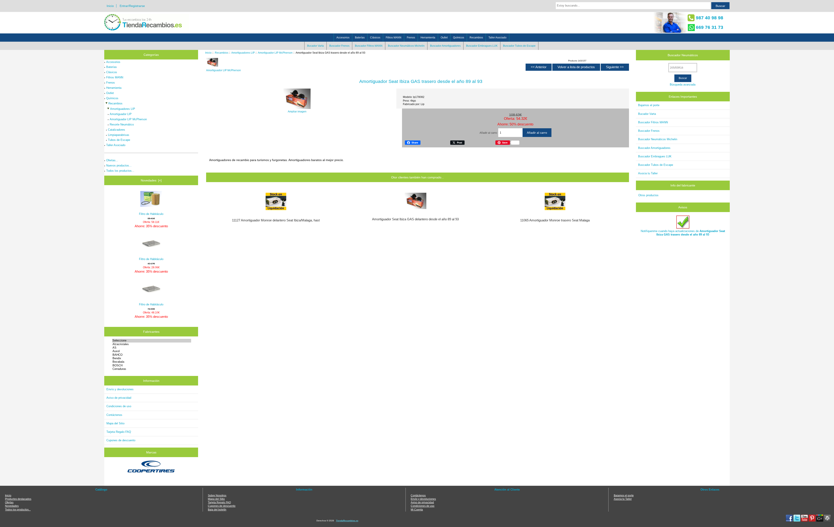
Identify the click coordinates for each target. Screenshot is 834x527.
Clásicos (375, 37)
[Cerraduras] (151, 369)
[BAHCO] (151, 355)
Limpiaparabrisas (118, 135)
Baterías (360, 37)
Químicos (458, 37)
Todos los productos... (120, 170)
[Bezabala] (151, 362)
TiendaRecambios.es (347, 520)
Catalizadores (116, 129)
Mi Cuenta (417, 509)
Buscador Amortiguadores (445, 45)
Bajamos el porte (648, 105)
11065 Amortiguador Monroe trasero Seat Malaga (555, 220)
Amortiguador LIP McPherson (275, 52)
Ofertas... (112, 160)
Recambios (221, 52)
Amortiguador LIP (121, 114)
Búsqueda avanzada (682, 84)
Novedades (12, 505)
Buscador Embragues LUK (482, 45)
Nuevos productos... (119, 165)
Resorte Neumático (122, 124)
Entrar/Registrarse (132, 6)
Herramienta (427, 37)
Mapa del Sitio (115, 423)
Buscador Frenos (339, 45)
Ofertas (9, 502)
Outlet (444, 37)
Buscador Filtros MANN (368, 45)
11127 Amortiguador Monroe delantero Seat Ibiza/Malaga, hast (276, 220)
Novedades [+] (151, 180)
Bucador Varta (315, 45)
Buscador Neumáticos (683, 55)
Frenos (411, 37)
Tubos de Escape (119, 140)
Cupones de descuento (120, 440)
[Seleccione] (151, 340)
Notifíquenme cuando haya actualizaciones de (683, 232)
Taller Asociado (497, 37)
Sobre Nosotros (217, 495)
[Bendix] (151, 358)
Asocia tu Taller (648, 173)
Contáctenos (114, 415)
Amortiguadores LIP (243, 52)
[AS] (151, 347)
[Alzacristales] (151, 344)
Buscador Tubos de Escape (519, 45)
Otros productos (648, 195)
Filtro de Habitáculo (151, 214)
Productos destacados (18, 498)
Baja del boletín (217, 509)
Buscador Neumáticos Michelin (406, 45)
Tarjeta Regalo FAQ (118, 431)
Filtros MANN (393, 37)
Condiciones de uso (118, 406)
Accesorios (342, 37)
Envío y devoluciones (120, 389)
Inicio (110, 6)
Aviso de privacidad (118, 397)
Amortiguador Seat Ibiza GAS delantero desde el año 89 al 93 (415, 219)
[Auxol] (151, 351)
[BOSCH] (151, 365)
